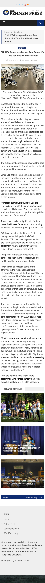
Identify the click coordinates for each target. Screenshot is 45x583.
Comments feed (11, 528)
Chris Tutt (25, 60)
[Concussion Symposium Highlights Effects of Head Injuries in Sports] (22, 473)
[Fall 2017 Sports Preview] (22, 407)
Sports (17, 32)
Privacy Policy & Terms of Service (16, 560)
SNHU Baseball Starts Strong (34, 497)
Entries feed (9, 524)
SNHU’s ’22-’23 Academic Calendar (10, 497)
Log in (6, 519)
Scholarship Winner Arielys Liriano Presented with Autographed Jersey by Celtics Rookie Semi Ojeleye (21, 448)
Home (7, 32)
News (7, 441)
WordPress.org (11, 533)
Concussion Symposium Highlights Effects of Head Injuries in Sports (19, 482)
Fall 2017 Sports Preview (14, 418)
